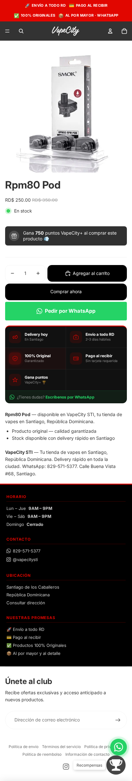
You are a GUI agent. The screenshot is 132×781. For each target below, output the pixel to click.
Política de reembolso (42, 754)
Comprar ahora (66, 291)
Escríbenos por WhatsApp (70, 397)
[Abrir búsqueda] (21, 31)
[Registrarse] (118, 720)
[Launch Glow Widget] (116, 765)
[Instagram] (66, 766)
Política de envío (23, 746)
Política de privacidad (103, 746)
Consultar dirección (25, 602)
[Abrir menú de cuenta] (110, 31)
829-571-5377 (26, 550)
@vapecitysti (25, 559)
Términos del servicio (61, 746)
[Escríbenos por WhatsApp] (118, 747)
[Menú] (7, 31)
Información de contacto (87, 754)
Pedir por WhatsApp (70, 311)
